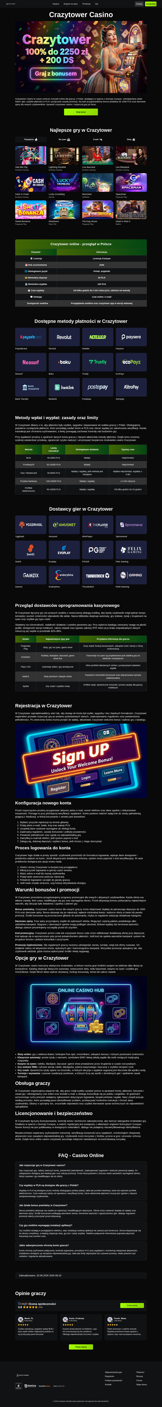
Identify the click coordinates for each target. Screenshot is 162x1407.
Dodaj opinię (132, 1305)
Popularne (29, 139)
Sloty (129, 139)
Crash (96, 139)
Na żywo (62, 139)
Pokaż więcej (81, 1347)
